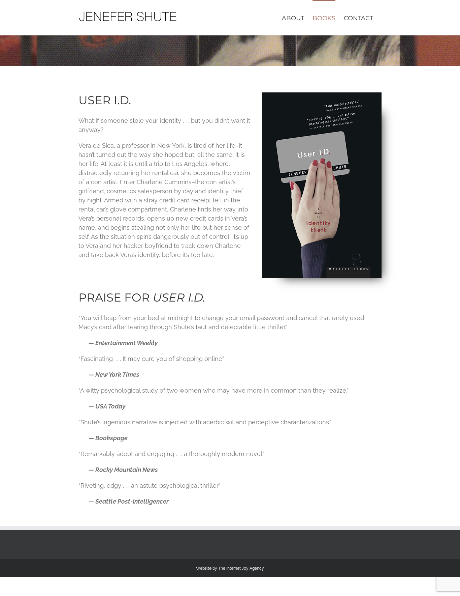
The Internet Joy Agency (241, 568)
